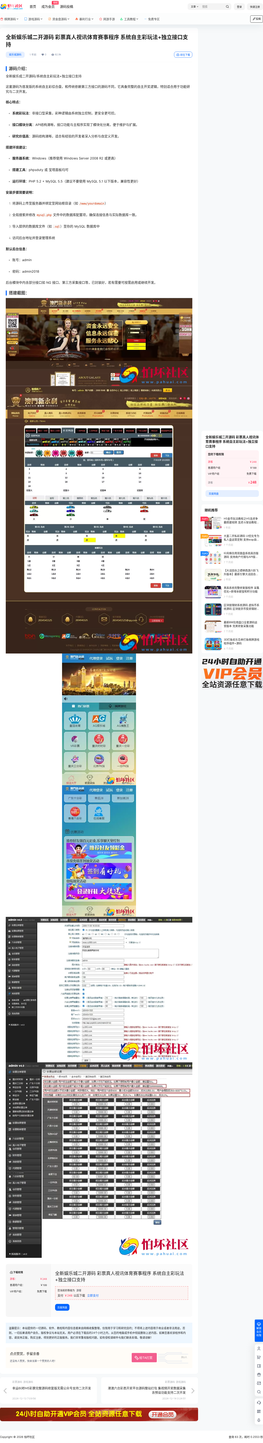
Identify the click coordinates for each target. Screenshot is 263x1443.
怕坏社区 (29, 1436)
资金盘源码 (59, 19)
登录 (239, 6)
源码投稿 (66, 7)
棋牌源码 (10, 19)
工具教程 (130, 19)
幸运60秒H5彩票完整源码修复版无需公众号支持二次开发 (51, 1388)
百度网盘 (62, 1307)
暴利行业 (85, 19)
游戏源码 (34, 19)
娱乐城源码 (15, 54)
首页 (33, 7)
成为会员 (48, 5)
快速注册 (255, 6)
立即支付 (93, 1295)
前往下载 (185, 54)
